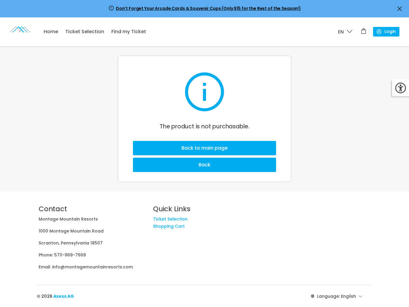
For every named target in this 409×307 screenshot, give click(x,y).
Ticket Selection (84, 31)
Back (204, 164)
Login (390, 31)
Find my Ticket (128, 31)
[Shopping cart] (363, 31)
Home (51, 31)
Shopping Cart (169, 226)
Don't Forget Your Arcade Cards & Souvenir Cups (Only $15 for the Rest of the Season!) (208, 8)
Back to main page (204, 148)
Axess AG (63, 296)
